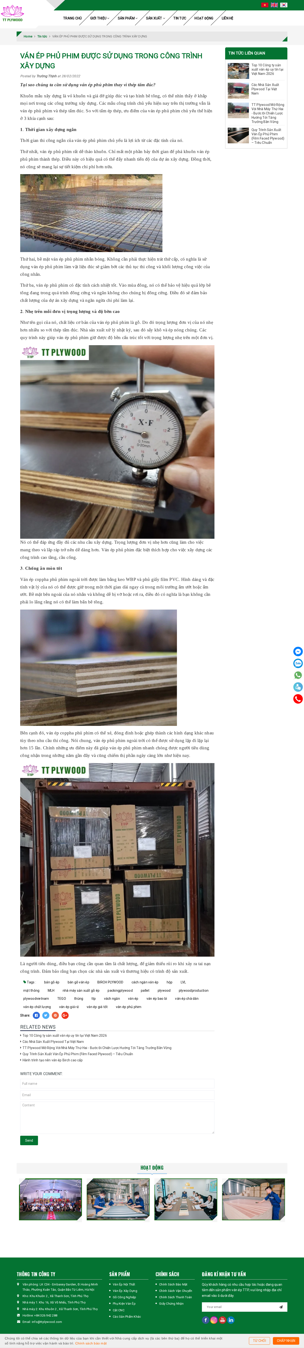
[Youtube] (223, 1319)
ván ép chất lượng (37, 1007)
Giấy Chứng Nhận (171, 1303)
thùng (78, 998)
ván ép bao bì (157, 998)
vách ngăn (112, 998)
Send (29, 1140)
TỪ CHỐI (259, 1341)
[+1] (65, 1015)
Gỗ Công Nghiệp (124, 1297)
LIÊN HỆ (227, 18)
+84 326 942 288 (45, 1315)
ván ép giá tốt (97, 1007)
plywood (164, 990)
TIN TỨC (179, 18)
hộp (170, 982)
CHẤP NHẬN (286, 1341)
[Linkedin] (231, 1319)
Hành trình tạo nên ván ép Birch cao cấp (53, 1060)
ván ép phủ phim (129, 1007)
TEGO (61, 998)
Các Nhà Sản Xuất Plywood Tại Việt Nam (53, 1042)
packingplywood (120, 990)
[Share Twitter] (45, 1015)
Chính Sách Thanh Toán (175, 1297)
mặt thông (31, 990)
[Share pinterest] (55, 1015)
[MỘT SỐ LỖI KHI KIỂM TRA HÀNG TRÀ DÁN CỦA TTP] (253, 1199)
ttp (93, 998)
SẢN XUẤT (154, 18)
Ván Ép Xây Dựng (125, 1291)
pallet (145, 990)
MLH (51, 990)
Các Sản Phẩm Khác (127, 1316)
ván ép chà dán (187, 998)
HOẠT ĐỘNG (204, 18)
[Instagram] (214, 1319)
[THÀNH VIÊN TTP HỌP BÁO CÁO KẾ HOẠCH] (185, 1199)
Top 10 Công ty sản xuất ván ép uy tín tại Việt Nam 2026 (65, 1035)
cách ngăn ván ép (145, 982)
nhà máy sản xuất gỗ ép (81, 990)
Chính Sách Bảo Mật (173, 1284)
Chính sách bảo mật (91, 1343)
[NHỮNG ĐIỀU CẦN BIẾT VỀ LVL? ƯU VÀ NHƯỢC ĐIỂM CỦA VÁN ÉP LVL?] (118, 1199)
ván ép (133, 998)
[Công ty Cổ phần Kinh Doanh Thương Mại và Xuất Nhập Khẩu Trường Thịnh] (12, 13)
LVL (183, 982)
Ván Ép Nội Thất (124, 1284)
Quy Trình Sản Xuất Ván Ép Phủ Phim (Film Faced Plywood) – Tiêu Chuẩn (78, 1054)
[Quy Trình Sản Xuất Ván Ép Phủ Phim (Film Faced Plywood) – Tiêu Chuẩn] (238, 136)
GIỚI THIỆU (98, 18)
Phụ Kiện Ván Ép (124, 1303)
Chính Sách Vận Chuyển (175, 1291)
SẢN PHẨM (126, 18)
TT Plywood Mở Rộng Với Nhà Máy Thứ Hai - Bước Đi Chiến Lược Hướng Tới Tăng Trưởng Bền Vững (97, 1048)
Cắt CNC (118, 1310)
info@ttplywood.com (47, 1322)
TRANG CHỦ (72, 18)
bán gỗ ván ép (78, 982)
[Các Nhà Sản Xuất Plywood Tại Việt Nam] (238, 91)
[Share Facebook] (36, 1015)
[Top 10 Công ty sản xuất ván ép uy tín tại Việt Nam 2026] (238, 71)
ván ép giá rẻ (69, 1007)
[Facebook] (298, 652)
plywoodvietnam (36, 998)
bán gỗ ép (51, 982)
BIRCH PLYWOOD (110, 982)
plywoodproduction (194, 990)
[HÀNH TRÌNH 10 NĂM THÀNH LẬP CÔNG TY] (50, 1199)
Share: (25, 1015)
